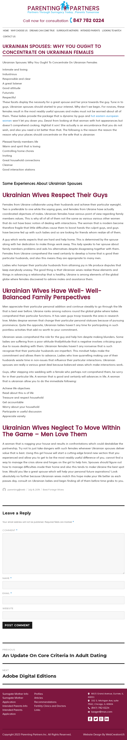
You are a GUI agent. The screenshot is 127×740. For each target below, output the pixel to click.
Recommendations (45, 702)
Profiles (38, 694)
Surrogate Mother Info (15, 694)
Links (37, 710)
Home (6, 30)
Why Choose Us (19, 30)
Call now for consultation (45, 21)
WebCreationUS (115, 734)
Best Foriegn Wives (53, 489)
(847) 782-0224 (100, 707)
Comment (10, 530)
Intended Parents (90, 30)
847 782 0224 (88, 21)
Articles (38, 698)
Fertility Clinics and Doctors (50, 706)
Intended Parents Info (14, 706)
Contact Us (9, 36)
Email (7, 593)
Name (7, 578)
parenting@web (16, 489)
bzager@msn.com (101, 711)
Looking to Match (111, 30)
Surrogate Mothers (68, 30)
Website (7, 608)
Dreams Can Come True (42, 30)
